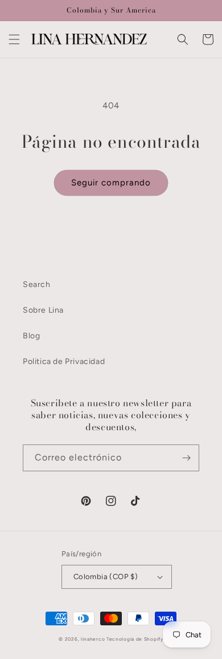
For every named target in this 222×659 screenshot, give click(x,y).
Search (37, 284)
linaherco (93, 639)
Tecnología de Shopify (134, 639)
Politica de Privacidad (64, 361)
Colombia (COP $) (105, 576)
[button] (14, 39)
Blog (31, 336)
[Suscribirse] (186, 457)
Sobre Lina (43, 310)
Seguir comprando (111, 182)
